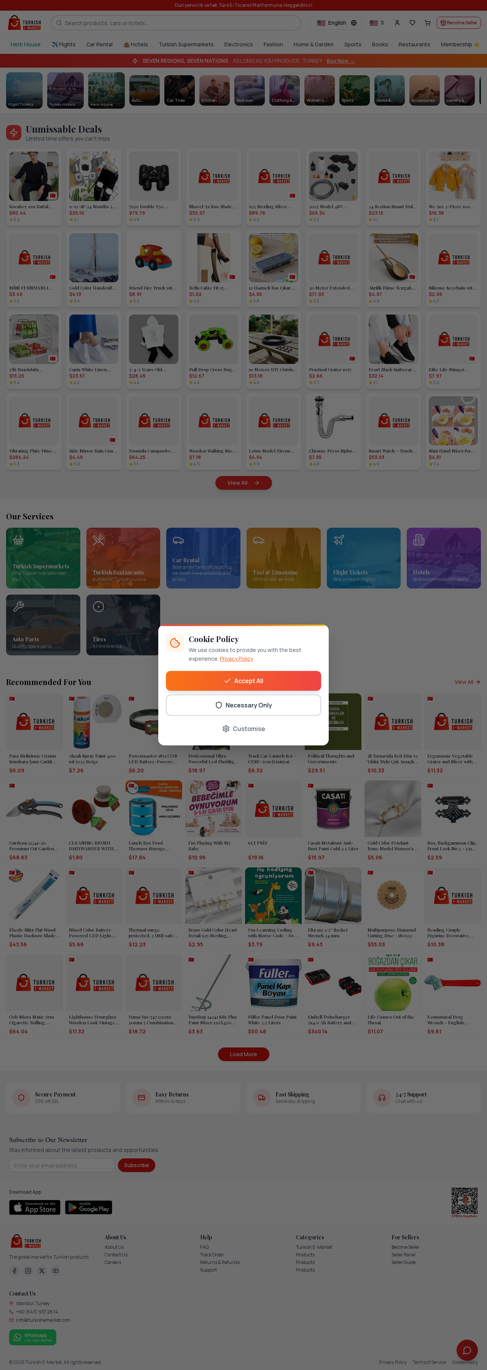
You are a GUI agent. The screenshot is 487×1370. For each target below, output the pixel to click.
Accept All (248, 681)
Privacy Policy (236, 658)
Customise (249, 729)
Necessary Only (249, 705)
